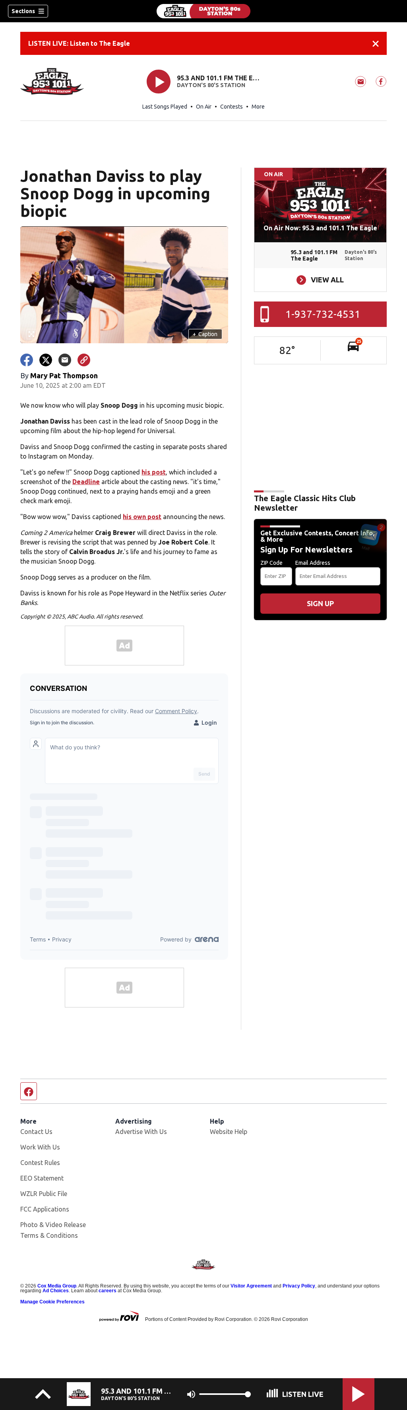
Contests (231, 106)
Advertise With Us (141, 1131)
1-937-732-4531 (322, 314)
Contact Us (36, 1131)
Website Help (228, 1131)
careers (107, 1290)
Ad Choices (56, 1290)
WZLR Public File (43, 1193)
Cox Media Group (56, 1286)
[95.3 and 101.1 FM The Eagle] (203, 11)
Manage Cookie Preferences (52, 1302)
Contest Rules (40, 1162)
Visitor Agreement (251, 1286)
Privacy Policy (299, 1286)
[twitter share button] (45, 360)
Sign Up (320, 603)
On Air (203, 106)
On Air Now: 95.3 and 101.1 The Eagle (320, 227)
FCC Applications (44, 1209)
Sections (23, 11)
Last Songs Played (164, 106)
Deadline (86, 481)
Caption (205, 334)
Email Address (312, 563)
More (258, 106)
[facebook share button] (26, 360)
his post (153, 472)
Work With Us (40, 1147)
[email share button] (64, 360)
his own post (142, 516)
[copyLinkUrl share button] (84, 360)
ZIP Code (271, 563)
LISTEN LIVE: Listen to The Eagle (79, 43)
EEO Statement (42, 1178)
